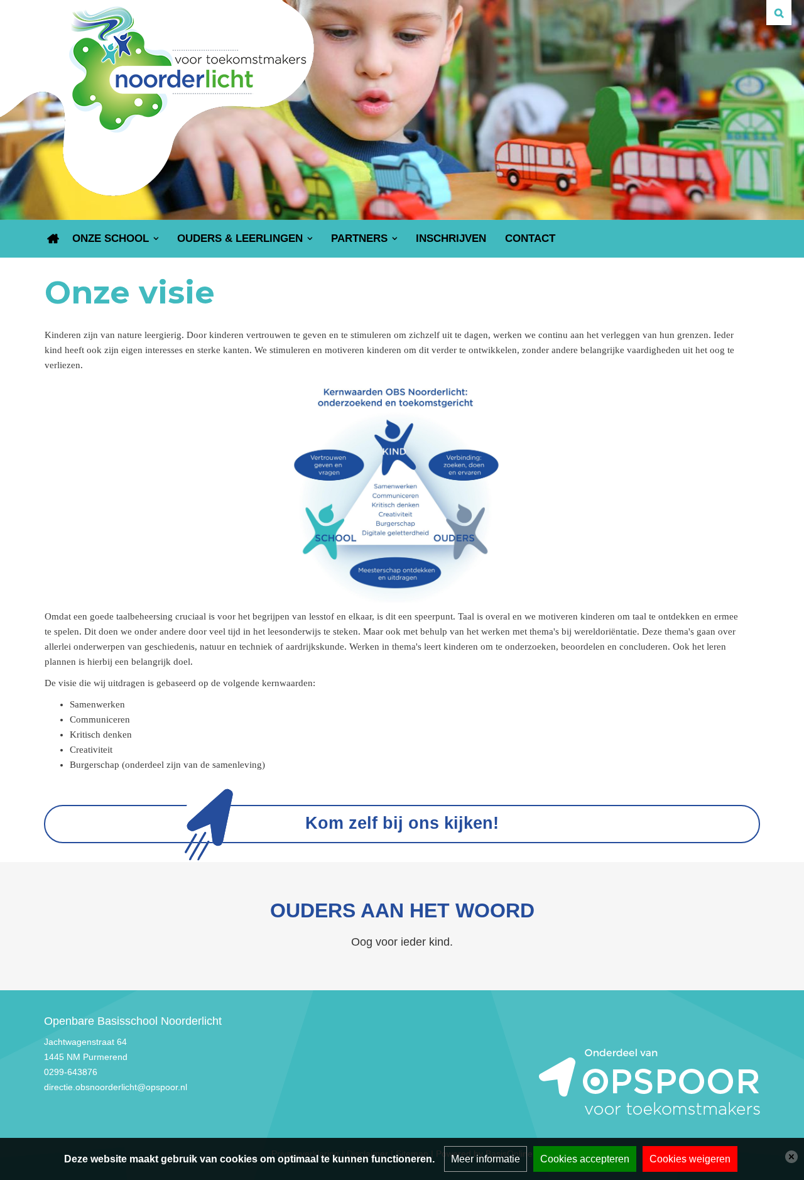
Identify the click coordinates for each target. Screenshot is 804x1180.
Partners (359, 238)
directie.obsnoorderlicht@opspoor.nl (115, 1087)
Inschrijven (451, 238)
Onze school (110, 238)
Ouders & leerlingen (240, 238)
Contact (530, 238)
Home (53, 239)
